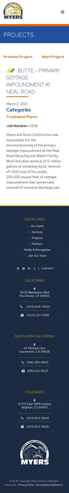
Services (37, 232)
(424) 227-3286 (38, 315)
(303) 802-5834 (37, 418)
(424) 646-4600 (38, 307)
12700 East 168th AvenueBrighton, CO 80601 (34, 405)
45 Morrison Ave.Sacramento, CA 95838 (34, 350)
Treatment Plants (21, 116)
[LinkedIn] (29, 268)
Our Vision (37, 226)
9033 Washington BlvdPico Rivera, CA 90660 (34, 294)
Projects (37, 237)
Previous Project (18, 56)
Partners (37, 243)
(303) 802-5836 (37, 427)
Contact (48, 268)
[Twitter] (34, 268)
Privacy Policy (26, 485)
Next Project (53, 56)
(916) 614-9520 (37, 371)
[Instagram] (23, 268)
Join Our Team (37, 255)
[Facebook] (18, 268)
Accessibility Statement (49, 485)
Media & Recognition (37, 249)
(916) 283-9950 (37, 362)
